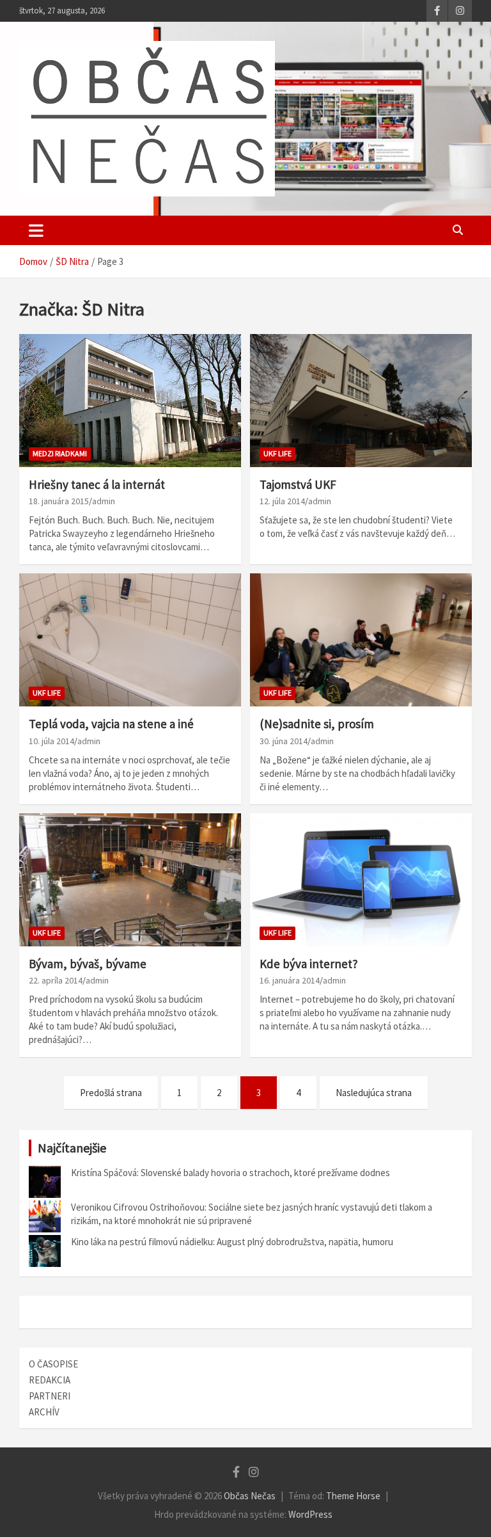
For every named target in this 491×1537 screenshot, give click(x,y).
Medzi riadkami (60, 453)
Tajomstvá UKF (298, 484)
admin (103, 501)
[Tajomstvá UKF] (360, 400)
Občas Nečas (250, 1496)
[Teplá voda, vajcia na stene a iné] (130, 639)
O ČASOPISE (53, 1364)
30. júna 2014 (284, 741)
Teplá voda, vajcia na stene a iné (111, 723)
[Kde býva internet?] (360, 879)
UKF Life (277, 453)
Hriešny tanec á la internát (97, 484)
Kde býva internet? (309, 963)
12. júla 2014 (282, 501)
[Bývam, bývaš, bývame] (130, 879)
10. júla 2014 (51, 741)
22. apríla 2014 (55, 980)
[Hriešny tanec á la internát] (130, 400)
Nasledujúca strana (374, 1093)
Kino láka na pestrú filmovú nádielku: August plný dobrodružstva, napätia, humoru (232, 1242)
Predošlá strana (111, 1093)
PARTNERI (49, 1396)
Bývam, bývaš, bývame (87, 963)
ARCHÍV (44, 1412)
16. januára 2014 (290, 980)
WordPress (310, 1514)
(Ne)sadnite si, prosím (317, 723)
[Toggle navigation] (36, 230)
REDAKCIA (49, 1380)
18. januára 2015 (59, 501)
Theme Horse (353, 1496)
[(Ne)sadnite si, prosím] (360, 639)
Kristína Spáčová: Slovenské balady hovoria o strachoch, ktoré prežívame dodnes (230, 1173)
